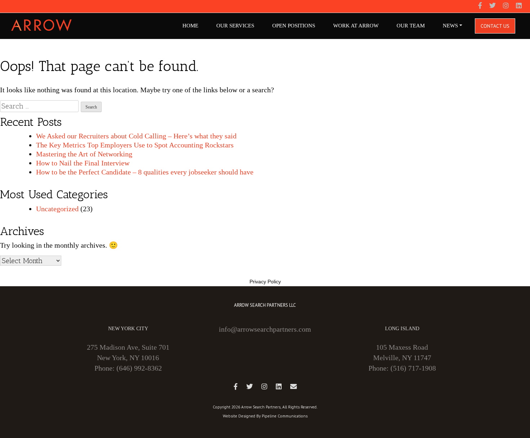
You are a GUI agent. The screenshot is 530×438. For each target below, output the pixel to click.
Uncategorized (57, 209)
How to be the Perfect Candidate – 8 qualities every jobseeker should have (144, 172)
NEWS (450, 25)
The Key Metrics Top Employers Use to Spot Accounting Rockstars (135, 145)
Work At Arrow (356, 25)
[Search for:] (39, 106)
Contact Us (495, 26)
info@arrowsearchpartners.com (265, 329)
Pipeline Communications (285, 416)
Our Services (235, 25)
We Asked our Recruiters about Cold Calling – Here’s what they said (136, 136)
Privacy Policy (265, 281)
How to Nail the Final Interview (82, 163)
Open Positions (293, 25)
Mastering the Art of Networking (84, 154)
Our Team (411, 25)
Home (190, 25)
